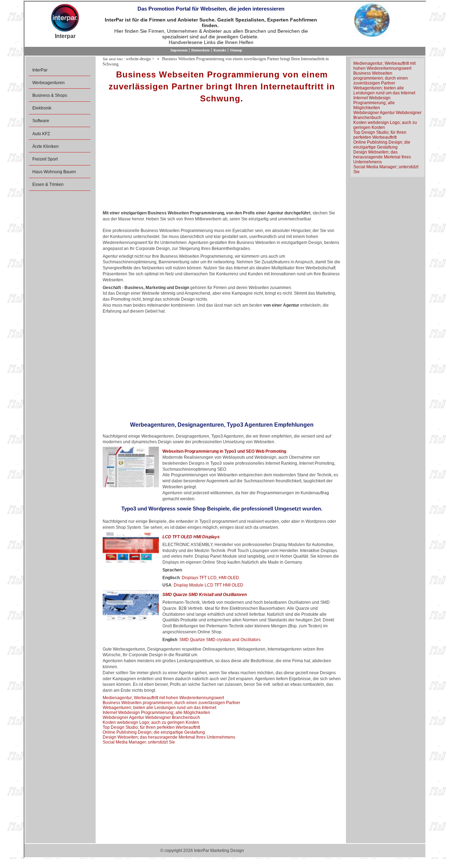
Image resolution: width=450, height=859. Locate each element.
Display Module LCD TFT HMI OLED (208, 585)
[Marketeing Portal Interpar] (65, 18)
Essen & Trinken (48, 184)
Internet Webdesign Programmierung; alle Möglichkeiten (156, 712)
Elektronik (41, 108)
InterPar (39, 70)
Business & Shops (49, 95)
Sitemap (236, 50)
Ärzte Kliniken (45, 146)
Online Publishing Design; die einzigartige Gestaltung (154, 732)
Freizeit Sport (45, 159)
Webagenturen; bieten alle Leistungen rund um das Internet (159, 707)
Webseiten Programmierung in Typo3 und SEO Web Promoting (224, 451)
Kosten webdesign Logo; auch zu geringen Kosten (151, 722)
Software (40, 120)
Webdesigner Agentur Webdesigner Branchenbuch (151, 717)
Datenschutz (200, 50)
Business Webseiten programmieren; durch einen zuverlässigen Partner (171, 702)
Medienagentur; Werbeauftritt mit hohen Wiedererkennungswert (163, 697)
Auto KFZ (41, 133)
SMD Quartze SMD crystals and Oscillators (220, 639)
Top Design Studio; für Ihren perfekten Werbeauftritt (151, 727)
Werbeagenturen (48, 82)
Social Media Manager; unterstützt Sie (139, 742)
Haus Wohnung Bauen (54, 171)
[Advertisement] (222, 159)
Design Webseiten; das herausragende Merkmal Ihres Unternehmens (169, 737)
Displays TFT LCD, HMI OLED (210, 577)
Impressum (179, 50)
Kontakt (219, 50)
